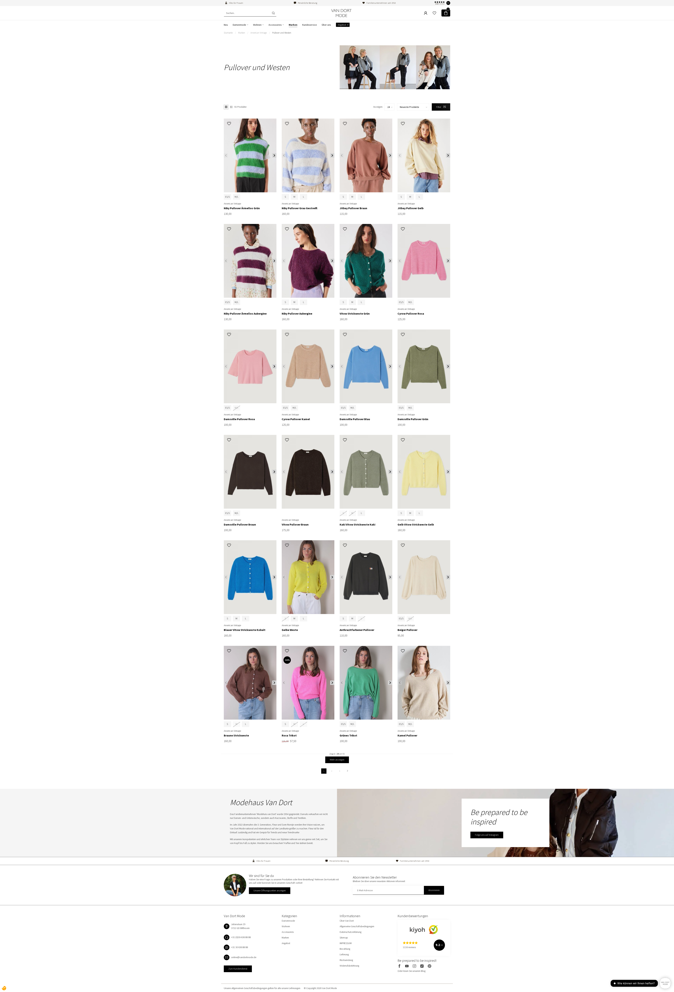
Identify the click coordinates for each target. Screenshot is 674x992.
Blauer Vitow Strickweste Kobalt (244, 630)
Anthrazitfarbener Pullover (357, 630)
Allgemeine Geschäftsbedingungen (357, 926)
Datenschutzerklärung (350, 932)
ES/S (227, 196)
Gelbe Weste (290, 630)
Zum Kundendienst (237, 968)
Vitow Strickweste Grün (355, 313)
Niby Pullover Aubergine (297, 313)
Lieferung (344, 954)
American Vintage (258, 32)
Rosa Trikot (289, 735)
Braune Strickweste (236, 735)
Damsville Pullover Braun (240, 524)
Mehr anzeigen (337, 759)
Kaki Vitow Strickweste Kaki (357, 524)
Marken (293, 24)
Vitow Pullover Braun (295, 524)
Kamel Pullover (407, 735)
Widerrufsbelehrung (349, 965)
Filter (439, 107)
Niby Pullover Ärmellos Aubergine (245, 313)
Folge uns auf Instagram (487, 834)
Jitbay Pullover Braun (353, 208)
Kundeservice (309, 24)
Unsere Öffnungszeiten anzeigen (269, 890)
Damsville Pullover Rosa (239, 419)
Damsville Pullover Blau (355, 419)
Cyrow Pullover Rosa (411, 313)
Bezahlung (345, 948)
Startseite (228, 32)
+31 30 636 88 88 (239, 947)
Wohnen (257, 24)
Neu (226, 24)
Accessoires (275, 24)
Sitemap (344, 937)
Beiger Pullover (407, 630)
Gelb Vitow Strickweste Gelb (416, 524)
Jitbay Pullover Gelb (411, 208)
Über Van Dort (347, 920)
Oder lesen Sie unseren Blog (411, 971)
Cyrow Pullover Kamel (296, 419)
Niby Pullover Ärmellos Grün (242, 208)
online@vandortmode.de (243, 957)
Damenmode (239, 24)
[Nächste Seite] (347, 771)
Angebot (342, 24)
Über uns (326, 24)
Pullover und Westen (281, 32)
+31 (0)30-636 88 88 (241, 937)
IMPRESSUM (346, 943)
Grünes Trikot (348, 735)
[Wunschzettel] (434, 13)
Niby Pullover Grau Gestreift (299, 208)
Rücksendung (346, 960)
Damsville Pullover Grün (413, 419)
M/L (236, 196)
